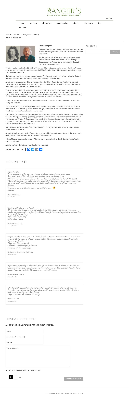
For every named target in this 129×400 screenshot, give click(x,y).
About (75, 23)
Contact (22, 27)
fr (111, 18)
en (107, 18)
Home (21, 23)
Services (33, 23)
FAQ (99, 23)
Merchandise (62, 23)
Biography (88, 23)
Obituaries (46, 23)
